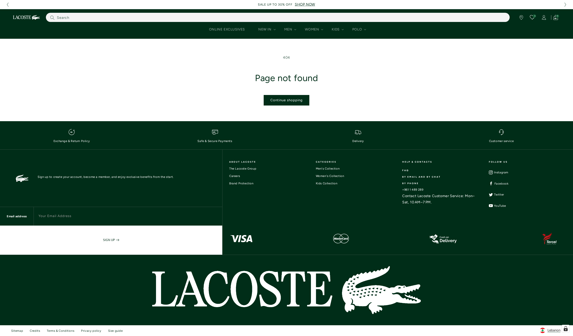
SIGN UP (109, 240)
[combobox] (278, 17)
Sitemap (17, 330)
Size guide (115, 330)
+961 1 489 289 (412, 189)
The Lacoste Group (242, 168)
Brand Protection (241, 183)
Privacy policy (91, 330)
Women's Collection (330, 176)
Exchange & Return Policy (71, 141)
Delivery (358, 141)
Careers (234, 176)
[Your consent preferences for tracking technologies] (565, 328)
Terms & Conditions (60, 330)
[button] (8, 4)
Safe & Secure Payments (214, 141)
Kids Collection (327, 183)
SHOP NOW (305, 4)
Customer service (501, 141)
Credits (35, 330)
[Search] (52, 17)
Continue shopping (286, 100)
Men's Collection (328, 168)
